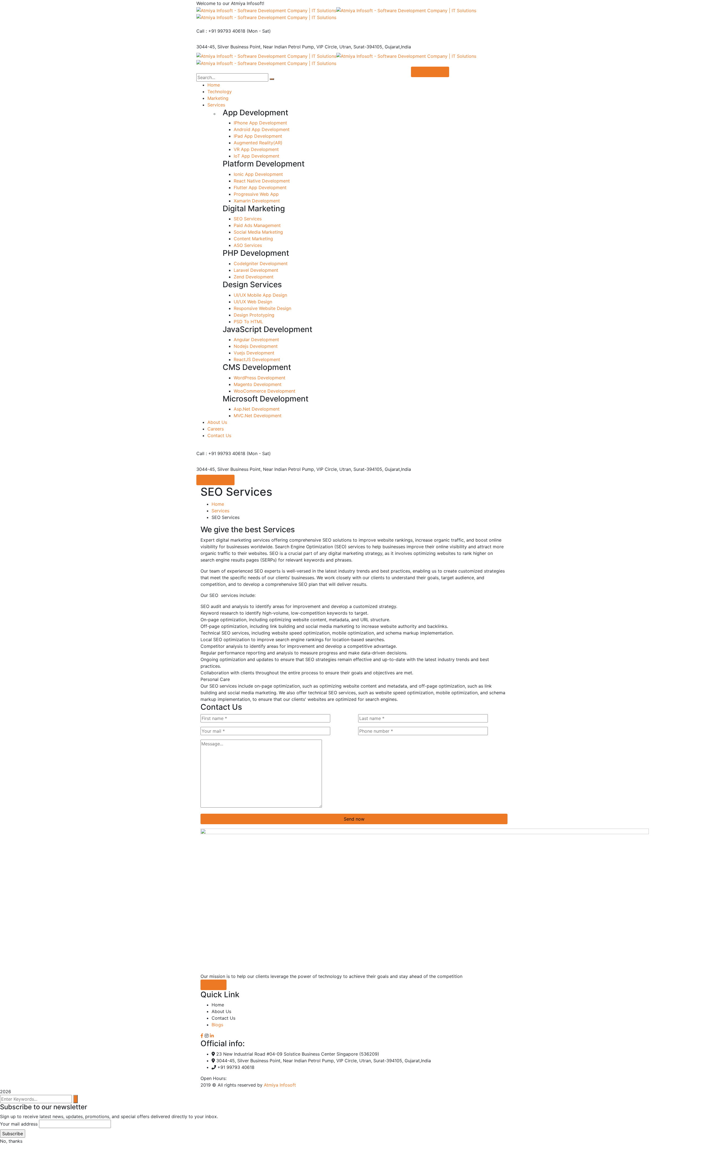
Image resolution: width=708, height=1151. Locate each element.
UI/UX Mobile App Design (260, 295)
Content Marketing (253, 238)
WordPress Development (259, 377)
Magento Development (258, 384)
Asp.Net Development (257, 409)
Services (220, 510)
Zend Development (254, 277)
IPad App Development (258, 136)
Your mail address (19, 1124)
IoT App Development (256, 156)
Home (218, 504)
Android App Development (262, 129)
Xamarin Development (257, 200)
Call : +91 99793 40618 (220, 31)
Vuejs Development (254, 353)
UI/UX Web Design (253, 301)
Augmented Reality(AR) (258, 142)
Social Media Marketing (258, 232)
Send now (354, 819)
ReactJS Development (257, 359)
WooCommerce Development (264, 391)
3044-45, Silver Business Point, (229, 46)
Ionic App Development (258, 174)
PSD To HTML (248, 321)
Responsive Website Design (262, 308)
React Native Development (262, 181)
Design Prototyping (254, 315)
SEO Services (248, 218)
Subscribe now (215, 480)
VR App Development (256, 149)
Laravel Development (256, 270)
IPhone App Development (260, 123)
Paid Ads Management (257, 225)
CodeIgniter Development (261, 263)
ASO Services (248, 245)
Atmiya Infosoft (280, 1085)
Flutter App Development (260, 187)
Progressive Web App (256, 194)
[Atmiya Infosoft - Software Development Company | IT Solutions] (266, 10)
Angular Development (256, 339)
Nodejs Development (256, 346)
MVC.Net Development (258, 415)
